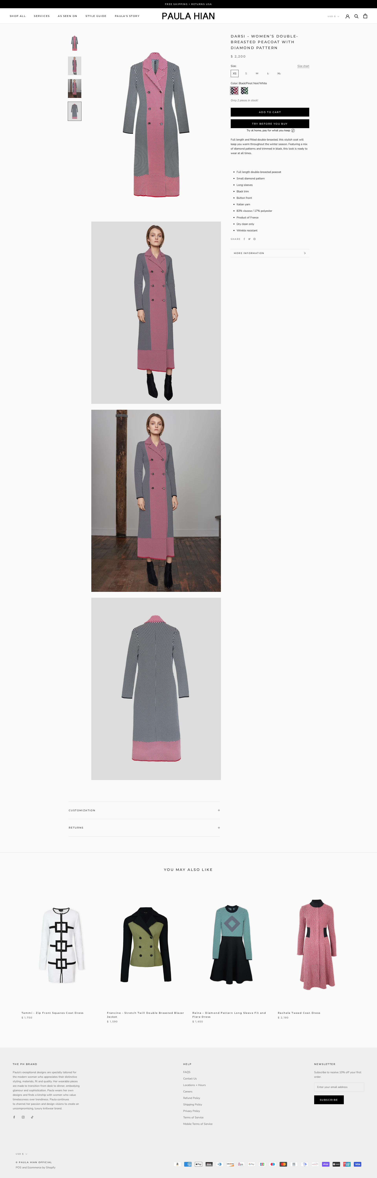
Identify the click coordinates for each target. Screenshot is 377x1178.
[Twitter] (249, 239)
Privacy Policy (191, 1111)
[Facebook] (244, 239)
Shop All (18, 16)
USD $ (332, 16)
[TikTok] (32, 1117)
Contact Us (190, 1078)
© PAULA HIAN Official (34, 1162)
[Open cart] (365, 16)
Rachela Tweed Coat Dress (299, 1012)
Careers (187, 1091)
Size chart (303, 66)
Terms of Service (193, 1117)
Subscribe (329, 1099)
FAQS (186, 1072)
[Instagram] (23, 1117)
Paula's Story (127, 16)
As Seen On (67, 16)
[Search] (356, 16)
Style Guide (96, 16)
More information (249, 253)
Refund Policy (191, 1098)
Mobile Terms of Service (197, 1124)
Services (42, 16)
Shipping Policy (192, 1104)
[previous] (12, 954)
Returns (76, 827)
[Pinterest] (254, 239)
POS (18, 1167)
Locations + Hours (194, 1085)
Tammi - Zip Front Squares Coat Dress (53, 1012)
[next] (364, 954)
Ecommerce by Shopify (41, 1167)
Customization (82, 810)
